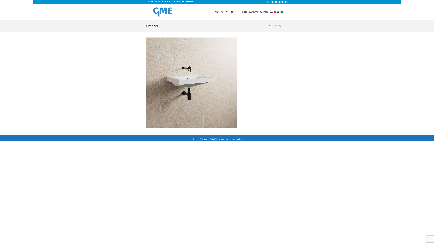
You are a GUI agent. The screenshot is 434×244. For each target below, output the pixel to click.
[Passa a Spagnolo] (275, 12)
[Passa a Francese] (281, 12)
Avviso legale (224, 139)
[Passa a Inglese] (278, 12)
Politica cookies (236, 139)
